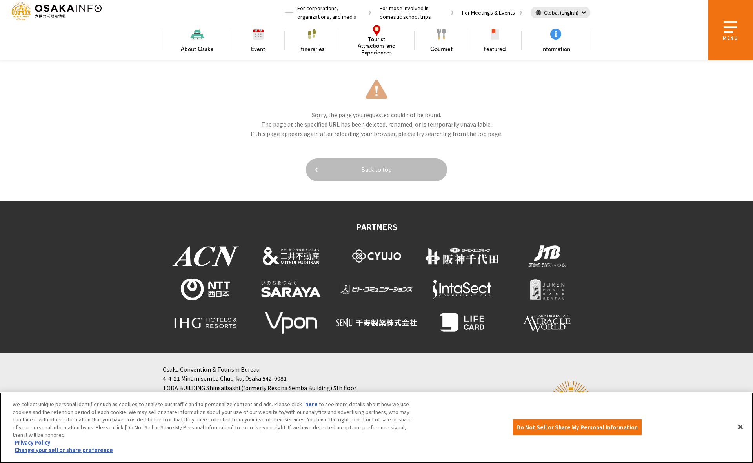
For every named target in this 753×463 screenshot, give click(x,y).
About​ (197, 49)
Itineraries (311, 49)
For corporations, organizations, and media (326, 12)
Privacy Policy (32, 442)
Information (555, 49)
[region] (376, 427)
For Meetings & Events (488, 12)
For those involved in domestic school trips (405, 12)
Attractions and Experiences (377, 45)
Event (258, 49)
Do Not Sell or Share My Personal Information (577, 427)
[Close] (740, 427)
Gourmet (441, 49)
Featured (495, 49)
